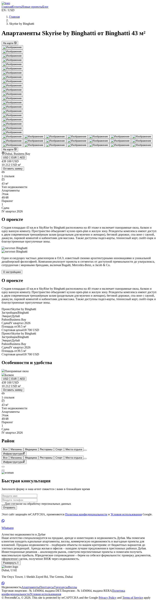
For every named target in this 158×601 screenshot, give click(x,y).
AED (22, 157)
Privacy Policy (107, 597)
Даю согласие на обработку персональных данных (38, 503)
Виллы (72, 587)
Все (5, 449)
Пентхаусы (47, 587)
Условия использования (126, 514)
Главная (7, 6)
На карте (8, 43)
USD (5, 157)
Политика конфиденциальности (86, 514)
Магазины (16, 449)
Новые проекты (32, 6)
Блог (45, 6)
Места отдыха (74, 449)
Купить (17, 6)
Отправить (9, 507)
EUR (14, 157)
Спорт (58, 449)
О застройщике (12, 272)
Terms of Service (132, 597)
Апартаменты (30, 587)
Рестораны (46, 449)
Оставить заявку (13, 168)
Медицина (31, 449)
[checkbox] (3, 504)
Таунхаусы (61, 587)
